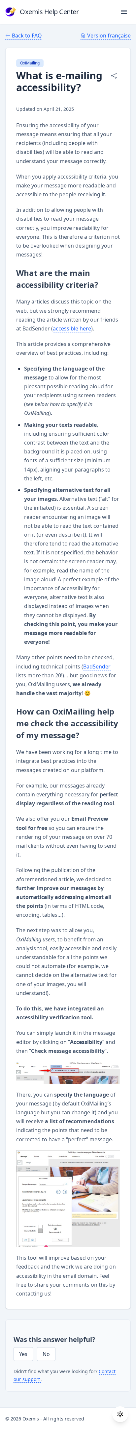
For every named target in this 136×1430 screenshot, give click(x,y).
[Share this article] (114, 76)
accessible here (72, 328)
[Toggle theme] (120, 1414)
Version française (109, 35)
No (46, 1354)
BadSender (97, 666)
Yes (23, 1354)
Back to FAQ (27, 35)
